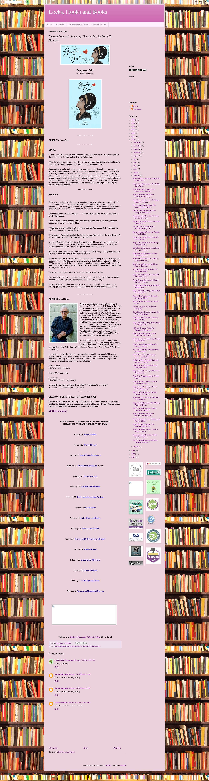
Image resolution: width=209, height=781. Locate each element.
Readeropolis (90, 508)
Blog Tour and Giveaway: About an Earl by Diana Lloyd (145, 388)
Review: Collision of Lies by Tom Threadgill (144, 307)
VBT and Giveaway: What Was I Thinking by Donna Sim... (144, 329)
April (135, 169)
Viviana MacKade (90, 570)
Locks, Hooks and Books (78, 11)
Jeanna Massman (61, 702)
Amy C (135, 106)
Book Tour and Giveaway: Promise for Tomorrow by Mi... (146, 249)
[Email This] (76, 643)
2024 (133, 126)
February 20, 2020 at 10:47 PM (78, 702)
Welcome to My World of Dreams (90, 591)
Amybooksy (137, 109)
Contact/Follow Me (99, 24)
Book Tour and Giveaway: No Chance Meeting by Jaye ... (146, 201)
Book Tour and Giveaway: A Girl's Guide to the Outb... (145, 382)
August (136, 156)
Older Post (117, 748)
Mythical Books (90, 434)
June (135, 162)
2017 (133, 457)
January (136, 446)
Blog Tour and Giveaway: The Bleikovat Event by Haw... (143, 414)
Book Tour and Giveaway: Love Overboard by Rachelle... (144, 190)
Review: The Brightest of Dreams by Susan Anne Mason (145, 297)
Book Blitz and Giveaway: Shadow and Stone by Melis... (146, 420)
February (136, 175)
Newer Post (53, 748)
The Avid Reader (90, 445)
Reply (57, 667)
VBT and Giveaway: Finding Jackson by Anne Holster (145, 350)
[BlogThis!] (79, 643)
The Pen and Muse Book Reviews (90, 497)
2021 (133, 136)
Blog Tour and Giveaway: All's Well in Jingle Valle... (146, 185)
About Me (60, 24)
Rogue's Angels (90, 549)
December (137, 142)
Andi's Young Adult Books (90, 455)
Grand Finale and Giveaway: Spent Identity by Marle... (145, 436)
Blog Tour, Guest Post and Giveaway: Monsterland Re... (146, 243)
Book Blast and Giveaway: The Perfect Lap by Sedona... (146, 340)
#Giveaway (78, 646)
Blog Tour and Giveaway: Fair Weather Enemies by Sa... (146, 291)
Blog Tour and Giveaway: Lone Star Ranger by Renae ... (145, 430)
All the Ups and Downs (90, 581)
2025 (133, 123)
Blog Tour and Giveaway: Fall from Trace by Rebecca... (145, 265)
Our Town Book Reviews (90, 487)
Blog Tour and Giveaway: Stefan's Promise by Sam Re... (144, 409)
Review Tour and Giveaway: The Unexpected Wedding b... (144, 211)
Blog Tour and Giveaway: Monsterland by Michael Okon (146, 323)
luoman (108, 765)
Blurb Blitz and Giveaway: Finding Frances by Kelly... (145, 254)
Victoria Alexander (62, 674)
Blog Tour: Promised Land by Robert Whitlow (146, 377)
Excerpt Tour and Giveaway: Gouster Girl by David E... (145, 238)
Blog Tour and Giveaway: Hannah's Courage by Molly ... (145, 345)
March (135, 172)
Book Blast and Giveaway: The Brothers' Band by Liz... (143, 425)
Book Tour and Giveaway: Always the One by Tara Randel (146, 313)
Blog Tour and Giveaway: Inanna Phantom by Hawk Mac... (144, 334)
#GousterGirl (96, 646)
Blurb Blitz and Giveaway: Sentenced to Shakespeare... (146, 398)
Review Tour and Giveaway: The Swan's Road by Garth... (144, 206)
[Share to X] (81, 643)
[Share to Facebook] (83, 643)
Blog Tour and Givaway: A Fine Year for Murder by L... (146, 275)
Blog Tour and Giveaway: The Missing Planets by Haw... (146, 404)
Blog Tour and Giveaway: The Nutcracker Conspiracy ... (143, 195)
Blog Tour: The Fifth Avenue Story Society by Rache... (145, 366)
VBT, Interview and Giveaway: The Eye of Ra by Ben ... (145, 270)
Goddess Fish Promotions (64, 660)
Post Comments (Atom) (66, 752)
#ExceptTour (70, 646)
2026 (133, 120)
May (135, 165)
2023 (133, 130)
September (137, 152)
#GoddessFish (87, 646)
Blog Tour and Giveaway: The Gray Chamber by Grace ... (145, 441)
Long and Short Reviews (90, 560)
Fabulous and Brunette (90, 528)
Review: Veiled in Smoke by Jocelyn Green (145, 302)
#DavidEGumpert (60, 646)
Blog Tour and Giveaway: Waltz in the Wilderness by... (146, 372)
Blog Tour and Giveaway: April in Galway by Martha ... (145, 393)
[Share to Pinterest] (86, 643)
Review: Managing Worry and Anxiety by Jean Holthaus (146, 233)
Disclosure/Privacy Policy (78, 24)
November (137, 146)
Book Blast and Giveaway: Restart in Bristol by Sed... (145, 318)
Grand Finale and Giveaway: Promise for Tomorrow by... (146, 217)
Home (49, 24)
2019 (133, 450)
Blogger (123, 765)
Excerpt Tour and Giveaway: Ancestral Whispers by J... (146, 222)
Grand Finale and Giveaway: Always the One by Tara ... (145, 281)
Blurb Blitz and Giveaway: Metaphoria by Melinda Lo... (146, 179)
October (136, 149)
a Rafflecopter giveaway (58, 411)
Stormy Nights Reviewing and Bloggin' (90, 539)
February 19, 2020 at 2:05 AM (84, 660)
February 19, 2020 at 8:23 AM (79, 674)
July (135, 159)
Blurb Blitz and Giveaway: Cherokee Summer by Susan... (145, 259)
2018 (133, 454)
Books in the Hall (90, 476)
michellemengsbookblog (87, 466)
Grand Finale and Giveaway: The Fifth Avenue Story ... (146, 286)
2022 (133, 133)
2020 (133, 139)
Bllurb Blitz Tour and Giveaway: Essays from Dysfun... (144, 356)
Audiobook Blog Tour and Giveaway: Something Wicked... (146, 361)
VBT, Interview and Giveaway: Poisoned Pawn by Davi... (143, 227)
